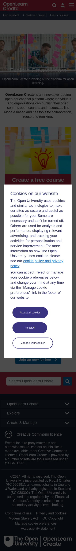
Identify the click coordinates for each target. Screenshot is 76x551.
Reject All (29, 327)
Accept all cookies (30, 312)
